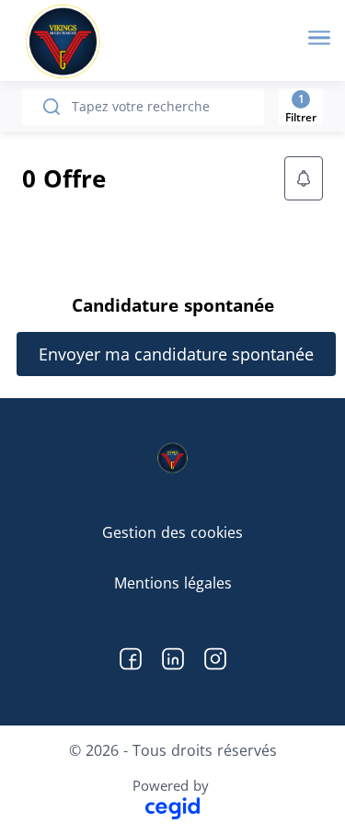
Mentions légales (173, 583)
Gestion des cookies (172, 532)
